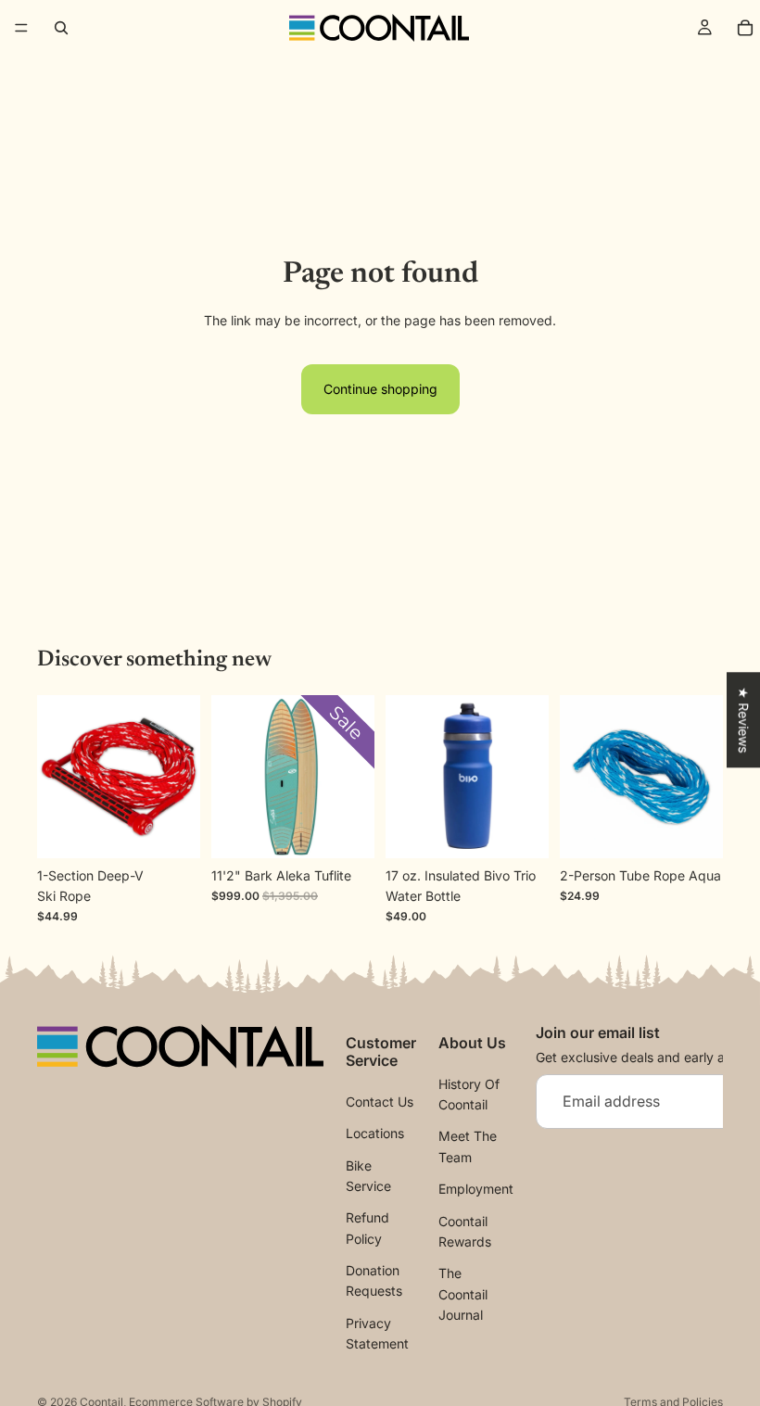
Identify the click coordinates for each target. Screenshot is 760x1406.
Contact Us (379, 1101)
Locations (375, 1134)
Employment (475, 1189)
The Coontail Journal (463, 1295)
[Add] (694, 829)
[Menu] (21, 27)
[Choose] (520, 829)
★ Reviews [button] (744, 720)
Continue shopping (380, 389)
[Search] (61, 27)
